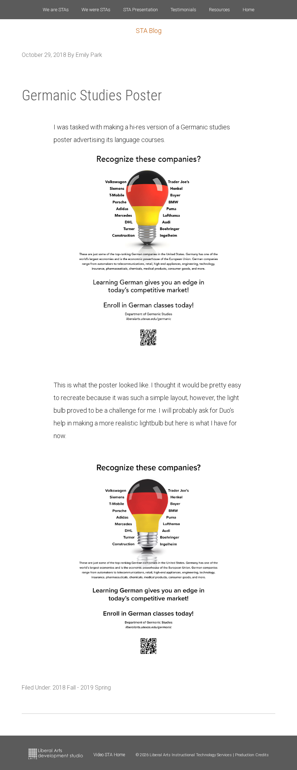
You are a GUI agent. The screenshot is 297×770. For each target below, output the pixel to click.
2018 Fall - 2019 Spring (82, 687)
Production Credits (252, 755)
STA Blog (149, 30)
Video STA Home (109, 754)
